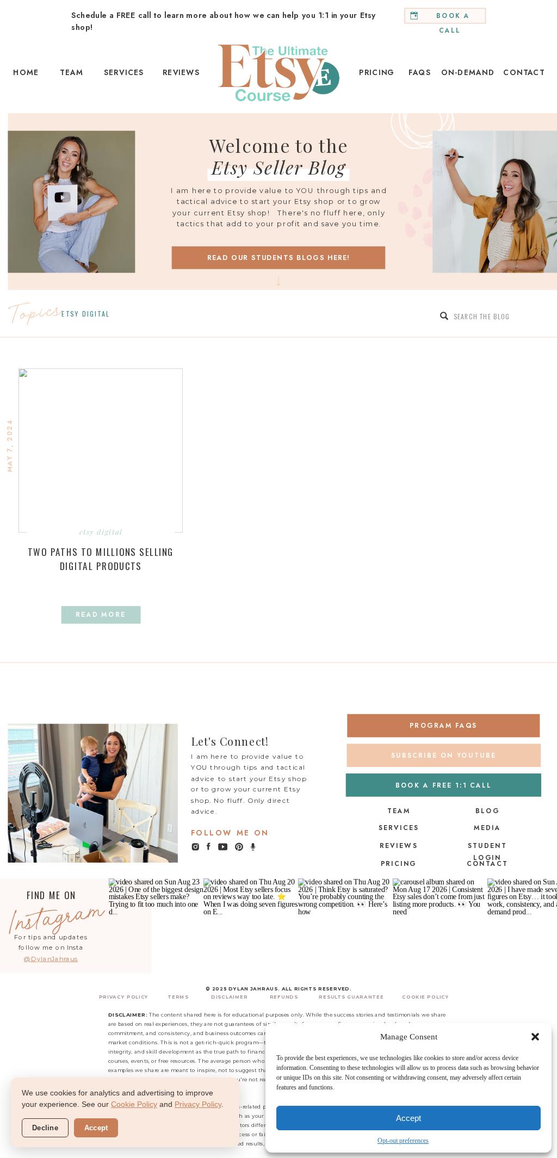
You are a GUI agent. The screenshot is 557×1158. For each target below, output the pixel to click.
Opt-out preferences (403, 1140)
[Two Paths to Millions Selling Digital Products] (100, 451)
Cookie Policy (134, 1104)
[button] (535, 1036)
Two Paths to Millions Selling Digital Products (101, 559)
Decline (45, 1128)
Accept (408, 1118)
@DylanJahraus (51, 959)
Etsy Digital (85, 314)
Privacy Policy (198, 1104)
